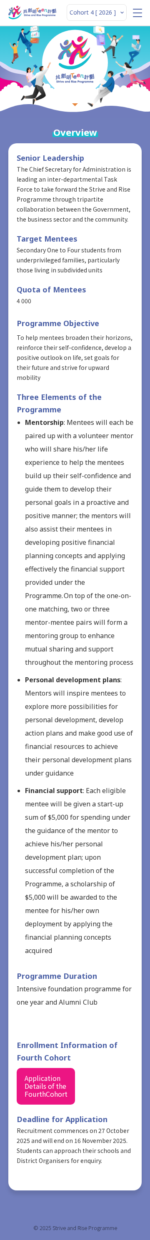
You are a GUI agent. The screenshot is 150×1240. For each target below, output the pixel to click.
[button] (137, 12)
